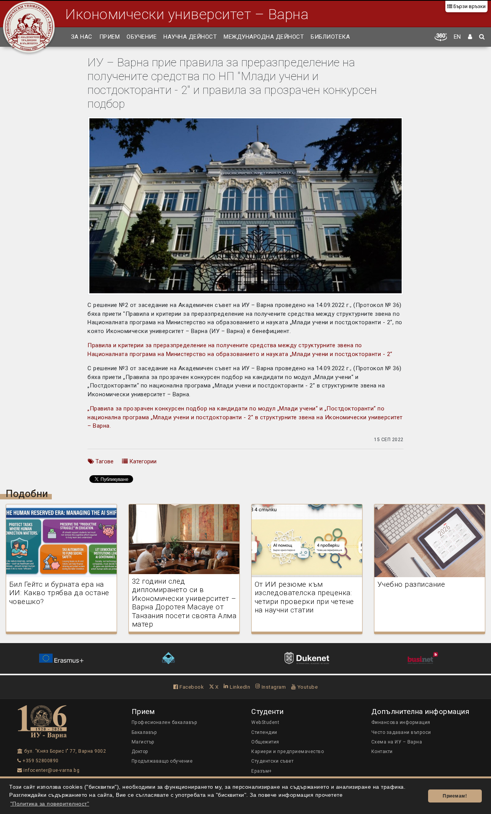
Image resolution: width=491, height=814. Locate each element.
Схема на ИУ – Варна (396, 742)
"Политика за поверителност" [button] (49, 804)
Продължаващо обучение (162, 761)
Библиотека (330, 36)
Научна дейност (190, 36)
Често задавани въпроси (401, 732)
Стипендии (264, 732)
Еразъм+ (261, 771)
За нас (81, 36)
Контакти (382, 751)
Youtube (307, 687)
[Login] (470, 37)
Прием (109, 36)
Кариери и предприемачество (287, 751)
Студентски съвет (272, 761)
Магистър (143, 742)
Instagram (273, 687)
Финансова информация (400, 722)
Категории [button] (142, 461)
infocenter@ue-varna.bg (50, 770)
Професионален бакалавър (165, 722)
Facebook (191, 687)
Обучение (142, 36)
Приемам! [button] (455, 796)
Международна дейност (264, 36)
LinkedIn (239, 687)
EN (457, 36)
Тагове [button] (104, 461)
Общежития (265, 742)
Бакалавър (144, 732)
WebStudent (265, 722)
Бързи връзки (469, 6)
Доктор (140, 751)
